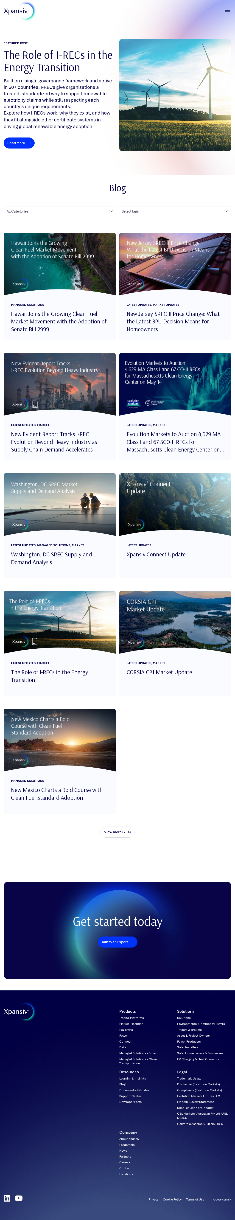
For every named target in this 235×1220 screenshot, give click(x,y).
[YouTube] (18, 1198)
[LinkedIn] (7, 1198)
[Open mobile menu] (227, 12)
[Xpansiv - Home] (16, 11)
